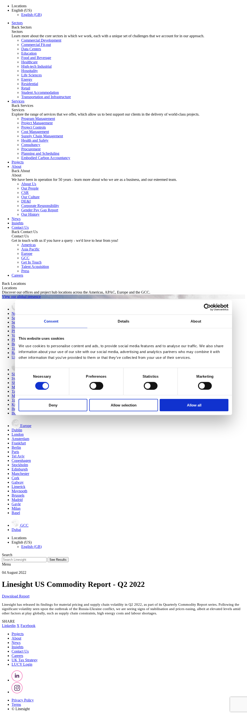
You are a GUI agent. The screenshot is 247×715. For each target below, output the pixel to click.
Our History (30, 214)
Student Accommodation (40, 92)
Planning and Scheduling (40, 153)
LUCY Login (22, 664)
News (16, 219)
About (16, 166)
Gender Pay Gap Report (39, 210)
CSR (25, 193)
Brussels (18, 495)
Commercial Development (41, 40)
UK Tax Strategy (25, 660)
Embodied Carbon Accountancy (45, 158)
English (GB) (31, 15)
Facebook (28, 626)
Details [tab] (124, 321)
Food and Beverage (36, 58)
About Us (28, 184)
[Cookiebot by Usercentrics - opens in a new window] (207, 307)
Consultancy (30, 145)
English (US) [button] (22, 10)
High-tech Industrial (36, 66)
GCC (25, 258)
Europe (26, 253)
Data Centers (31, 49)
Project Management (37, 123)
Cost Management (35, 132)
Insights (17, 223)
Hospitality (29, 71)
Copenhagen (21, 460)
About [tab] (196, 321)
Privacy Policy (23, 700)
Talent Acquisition (35, 267)
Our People (30, 188)
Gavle (16, 504)
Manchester (20, 474)
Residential (29, 84)
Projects (18, 162)
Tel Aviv (18, 456)
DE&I (26, 201)
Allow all (194, 405)
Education (29, 53)
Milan (16, 508)
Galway (18, 482)
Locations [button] (19, 6)
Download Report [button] (15, 596)
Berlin (16, 447)
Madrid (17, 500)
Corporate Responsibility (40, 206)
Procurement (31, 149)
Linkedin (9, 626)
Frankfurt (19, 443)
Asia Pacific (30, 249)
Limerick (18, 487)
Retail (25, 88)
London (18, 434)
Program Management (38, 119)
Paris (15, 452)
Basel (16, 513)
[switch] (96, 386)
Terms (16, 704)
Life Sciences (31, 75)
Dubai (16, 530)
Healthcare (29, 62)
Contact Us (20, 227)
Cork (15, 478)
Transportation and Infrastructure (46, 97)
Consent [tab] (51, 321)
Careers (17, 275)
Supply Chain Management (42, 136)
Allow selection (124, 405)
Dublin (17, 430)
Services (18, 101)
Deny (53, 405)
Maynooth (19, 491)
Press (25, 271)
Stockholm (20, 465)
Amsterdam (20, 439)
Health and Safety (34, 140)
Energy (26, 79)
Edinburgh (20, 469)
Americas (28, 245)
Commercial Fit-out (36, 45)
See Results (58, 559)
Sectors (17, 23)
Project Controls (33, 127)
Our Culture (30, 197)
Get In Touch (31, 262)
